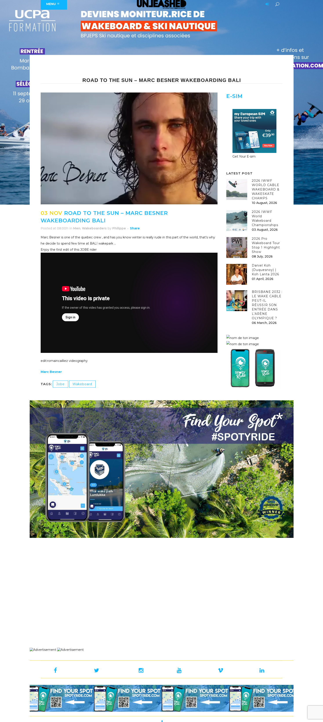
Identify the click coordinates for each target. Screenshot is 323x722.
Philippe (119, 228)
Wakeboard (82, 384)
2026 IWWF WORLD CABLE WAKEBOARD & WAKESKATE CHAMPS (265, 189)
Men (76, 228)
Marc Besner (51, 372)
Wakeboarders (94, 228)
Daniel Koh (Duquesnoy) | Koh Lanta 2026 (265, 269)
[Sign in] (266, 4)
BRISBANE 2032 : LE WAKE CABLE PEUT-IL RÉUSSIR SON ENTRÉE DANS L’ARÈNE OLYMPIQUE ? (267, 305)
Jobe (60, 384)
